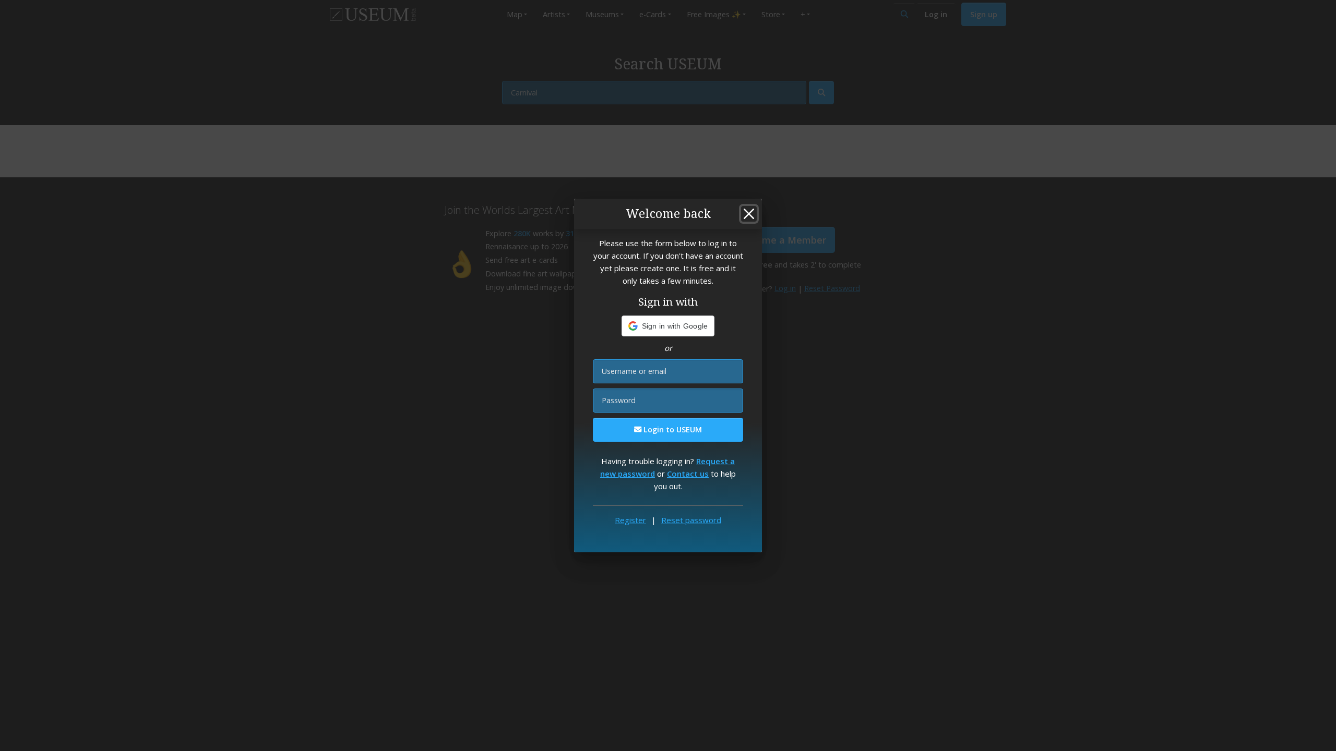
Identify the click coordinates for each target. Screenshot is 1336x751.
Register (630, 520)
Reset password (691, 520)
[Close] (749, 214)
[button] (668, 326)
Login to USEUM (671, 429)
